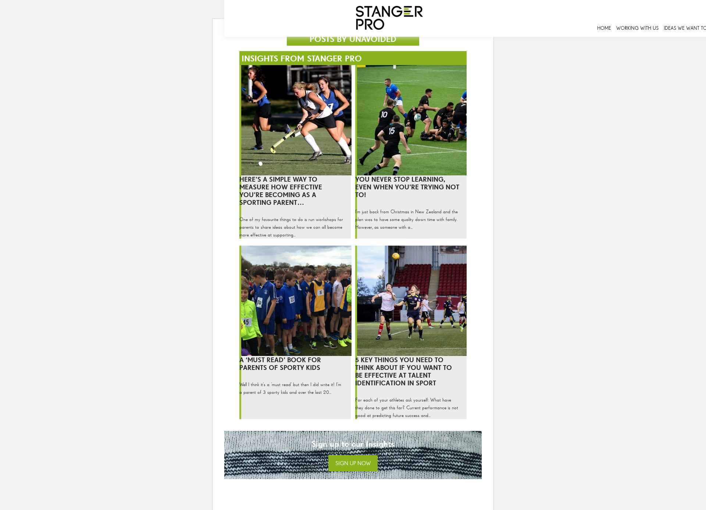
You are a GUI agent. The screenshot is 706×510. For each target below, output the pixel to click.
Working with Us (637, 28)
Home (604, 28)
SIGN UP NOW (353, 463)
